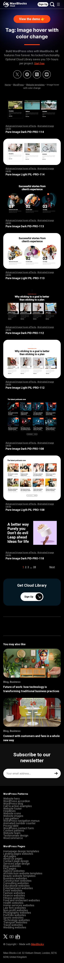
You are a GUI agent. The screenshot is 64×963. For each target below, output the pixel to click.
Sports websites (13, 917)
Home (8, 84)
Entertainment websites (18, 888)
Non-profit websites (15, 910)
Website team (12, 833)
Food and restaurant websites (21, 900)
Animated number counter (19, 823)
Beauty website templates (19, 875)
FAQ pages (9, 868)
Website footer (12, 808)
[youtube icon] (11, 936)
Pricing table (10, 825)
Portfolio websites (14, 915)
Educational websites (16, 885)
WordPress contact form (18, 828)
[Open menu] (58, 4)
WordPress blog (13, 803)
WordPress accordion (16, 801)
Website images (13, 816)
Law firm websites (14, 907)
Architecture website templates (22, 873)
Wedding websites (14, 927)
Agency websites (14, 870)
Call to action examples (17, 806)
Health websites (13, 902)
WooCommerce (13, 838)
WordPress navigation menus (21, 820)
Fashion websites (14, 893)
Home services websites (18, 905)
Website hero (11, 798)
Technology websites (16, 920)
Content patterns (13, 830)
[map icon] (17, 936)
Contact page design (16, 861)
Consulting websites (16, 883)
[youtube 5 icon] (47, 74)
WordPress (18, 84)
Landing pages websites (18, 853)
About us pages (13, 858)
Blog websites (12, 866)
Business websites (15, 878)
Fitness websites (14, 898)
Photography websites (17, 912)
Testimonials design (15, 835)
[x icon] (17, 74)
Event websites (12, 890)
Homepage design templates (21, 851)
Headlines (9, 811)
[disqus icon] (27, 74)
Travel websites (13, 925)
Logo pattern (11, 818)
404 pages (9, 856)
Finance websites (14, 895)
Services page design (16, 863)
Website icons (12, 813)
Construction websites (17, 880)
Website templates (35, 84)
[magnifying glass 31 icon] (37, 74)
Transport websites (15, 922)
